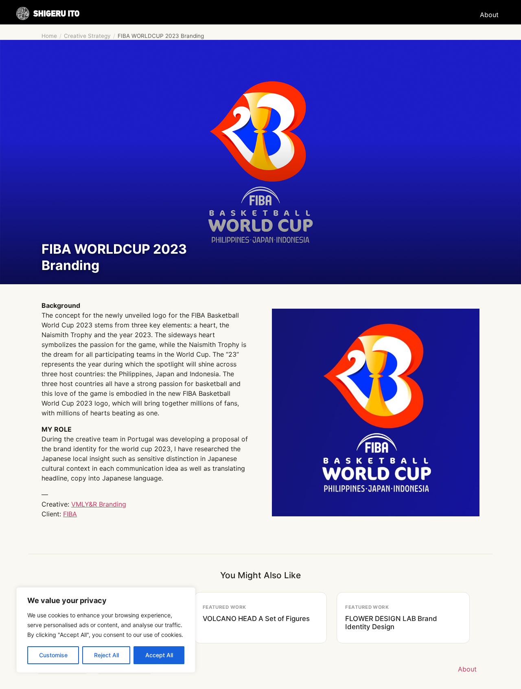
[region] (105, 630)
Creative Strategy (87, 36)
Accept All (159, 655)
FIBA (70, 514)
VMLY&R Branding (98, 504)
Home (49, 36)
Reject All (106, 655)
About (489, 15)
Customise (53, 655)
